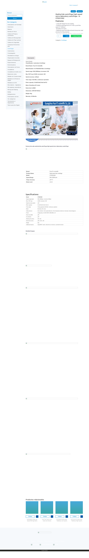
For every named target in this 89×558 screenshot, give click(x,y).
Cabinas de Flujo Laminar (14, 40)
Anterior (73, 11)
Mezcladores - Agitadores (14, 85)
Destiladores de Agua (13, 55)
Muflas (9, 92)
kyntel (56, 544)
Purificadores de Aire (13, 96)
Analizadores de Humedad (14, 24)
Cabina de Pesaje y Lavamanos (13, 34)
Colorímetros (11, 51)
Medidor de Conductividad (14, 76)
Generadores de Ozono (14, 67)
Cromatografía (11, 53)
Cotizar (67, 36)
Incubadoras (11, 69)
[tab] (30, 58)
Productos (33, 5)
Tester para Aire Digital (13, 105)
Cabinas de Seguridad (13, 42)
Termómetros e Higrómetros (11, 102)
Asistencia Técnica (54, 5)
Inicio (20, 5)
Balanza (10, 29)
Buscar (15, 18)
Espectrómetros (12, 62)
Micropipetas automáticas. (14, 87)
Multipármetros (11, 94)
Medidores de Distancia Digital (14, 79)
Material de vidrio (12, 74)
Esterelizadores (12, 64)
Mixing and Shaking (13, 89)
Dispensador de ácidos (14, 57)
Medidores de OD (12, 82)
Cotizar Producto (77, 36)
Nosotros (26, 5)
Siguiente (79, 11)
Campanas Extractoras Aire (14, 45)
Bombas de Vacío (12, 31)
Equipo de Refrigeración (14, 60)
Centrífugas (11, 48)
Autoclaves (10, 27)
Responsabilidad (43, 5)
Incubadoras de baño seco (14, 71)
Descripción (31, 58)
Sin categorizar (12, 98)
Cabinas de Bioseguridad (14, 37)
